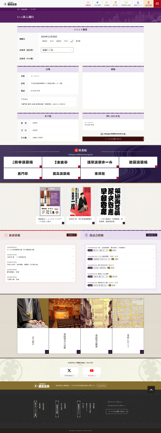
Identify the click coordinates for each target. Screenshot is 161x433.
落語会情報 (24, 9)
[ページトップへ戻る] (151, 389)
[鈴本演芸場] (23, 162)
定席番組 (65, 406)
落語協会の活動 (90, 408)
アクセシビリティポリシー (116, 406)
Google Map (101, 385)
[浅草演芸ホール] (100, 162)
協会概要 (94, 406)
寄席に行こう (87, 407)
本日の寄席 (61, 406)
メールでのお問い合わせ (116, 411)
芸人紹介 (83, 406)
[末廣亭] (61, 162)
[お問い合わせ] (157, 3)
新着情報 (40, 406)
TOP (18, 9)
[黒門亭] (23, 173)
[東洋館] (100, 173)
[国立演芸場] (61, 173)
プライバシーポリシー (115, 402)
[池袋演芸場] (138, 162)
